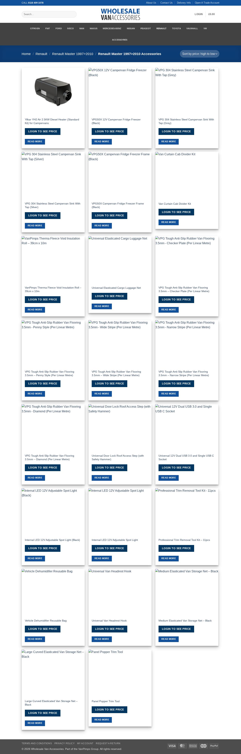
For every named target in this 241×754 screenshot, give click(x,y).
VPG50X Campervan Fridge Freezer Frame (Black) (118, 205)
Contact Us (166, 2)
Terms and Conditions (37, 743)
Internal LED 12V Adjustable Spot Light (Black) (52, 539)
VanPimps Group (88, 748)
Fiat (47, 28)
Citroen (35, 28)
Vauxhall (192, 28)
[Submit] (73, 14)
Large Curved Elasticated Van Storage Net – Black (51, 703)
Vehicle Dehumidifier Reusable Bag (46, 620)
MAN (81, 28)
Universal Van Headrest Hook (109, 620)
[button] (199, 14)
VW (205, 28)
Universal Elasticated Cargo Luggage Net (116, 287)
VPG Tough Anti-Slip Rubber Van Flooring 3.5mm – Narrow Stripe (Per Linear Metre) (184, 373)
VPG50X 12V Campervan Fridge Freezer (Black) (116, 121)
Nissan (131, 28)
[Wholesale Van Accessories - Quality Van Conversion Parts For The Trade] (120, 14)
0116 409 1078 (35, 3)
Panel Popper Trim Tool (106, 701)
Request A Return (108, 743)
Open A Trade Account (207, 2)
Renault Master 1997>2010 (72, 54)
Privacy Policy (64, 743)
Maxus (93, 28)
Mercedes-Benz (112, 28)
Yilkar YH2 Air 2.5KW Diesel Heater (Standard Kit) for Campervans (52, 121)
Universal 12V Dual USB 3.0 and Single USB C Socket (186, 457)
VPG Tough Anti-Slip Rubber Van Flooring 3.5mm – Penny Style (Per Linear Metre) (49, 373)
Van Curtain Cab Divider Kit (175, 203)
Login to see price (42, 131)
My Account (85, 743)
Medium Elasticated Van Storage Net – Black (185, 620)
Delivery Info (184, 2)
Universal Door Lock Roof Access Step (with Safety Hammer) (118, 457)
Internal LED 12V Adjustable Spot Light (115, 539)
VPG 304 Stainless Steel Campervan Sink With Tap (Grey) (186, 121)
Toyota (176, 28)
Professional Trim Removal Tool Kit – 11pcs (184, 539)
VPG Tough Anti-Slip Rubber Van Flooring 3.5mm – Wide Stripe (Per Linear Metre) (116, 373)
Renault (161, 28)
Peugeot (145, 28)
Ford (59, 28)
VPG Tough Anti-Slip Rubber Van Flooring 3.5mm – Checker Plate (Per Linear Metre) (184, 289)
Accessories (119, 40)
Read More (35, 141)
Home (26, 54)
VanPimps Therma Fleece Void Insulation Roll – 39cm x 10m (53, 289)
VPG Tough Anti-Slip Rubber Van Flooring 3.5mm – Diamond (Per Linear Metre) (49, 457)
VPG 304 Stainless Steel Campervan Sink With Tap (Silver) (52, 205)
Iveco (70, 28)
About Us (151, 2)
